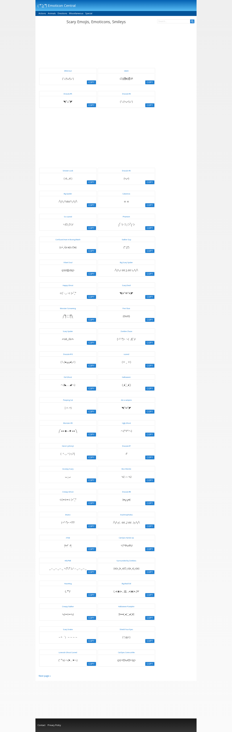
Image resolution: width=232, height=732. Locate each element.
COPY (91, 82)
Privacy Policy (54, 725)
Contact (41, 725)
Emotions (62, 13)
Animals (52, 13)
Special (88, 13)
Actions (42, 13)
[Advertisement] (96, 46)
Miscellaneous (76, 13)
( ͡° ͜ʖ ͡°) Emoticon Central (57, 5)
